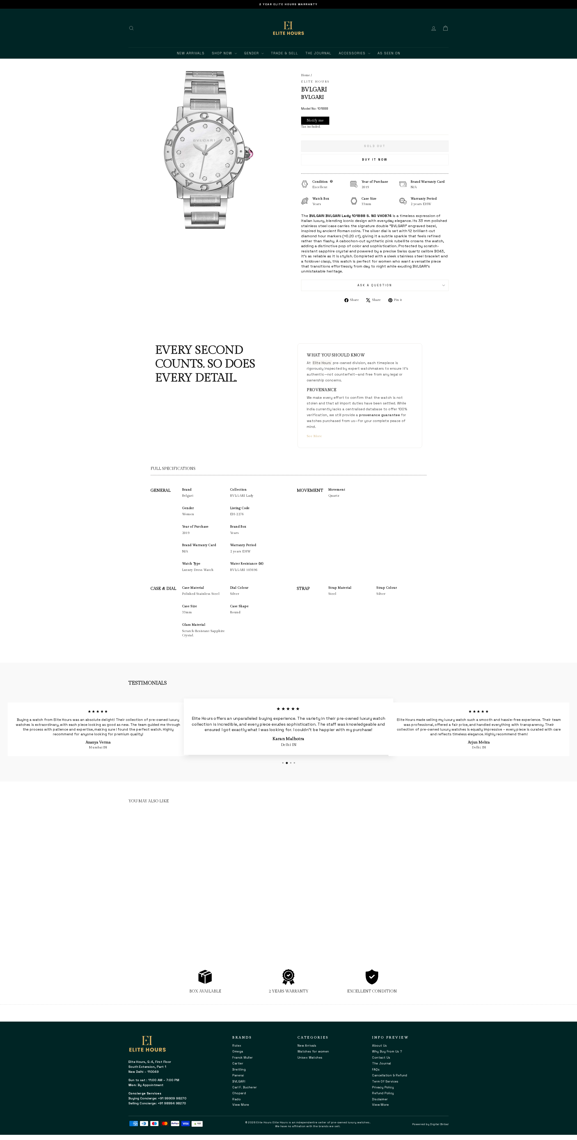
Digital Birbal (439, 1124)
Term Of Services (385, 1081)
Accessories (353, 53)
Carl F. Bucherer (244, 1087)
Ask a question (374, 285)
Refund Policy (383, 1093)
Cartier (237, 1063)
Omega (237, 1051)
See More (314, 436)
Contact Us (381, 1057)
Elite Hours (315, 81)
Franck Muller (242, 1057)
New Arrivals (191, 53)
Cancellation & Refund (389, 1075)
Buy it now (375, 160)
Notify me (315, 120)
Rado (236, 1099)
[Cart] (445, 28)
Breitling (239, 1069)
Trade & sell (284, 53)
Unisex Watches (310, 1057)
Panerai (238, 1075)
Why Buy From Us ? (387, 1051)
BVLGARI (238, 1081)
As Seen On (389, 53)
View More (240, 1105)
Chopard (239, 1093)
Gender (252, 53)
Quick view (167, 878)
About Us (379, 1046)
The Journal (318, 53)
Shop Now (223, 53)
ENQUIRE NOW (166, 927)
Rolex (236, 1046)
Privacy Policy (383, 1087)
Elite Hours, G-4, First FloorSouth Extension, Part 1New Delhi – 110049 (149, 1067)
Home (305, 75)
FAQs (376, 1069)
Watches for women (313, 1051)
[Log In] (434, 28)
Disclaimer (380, 1099)
